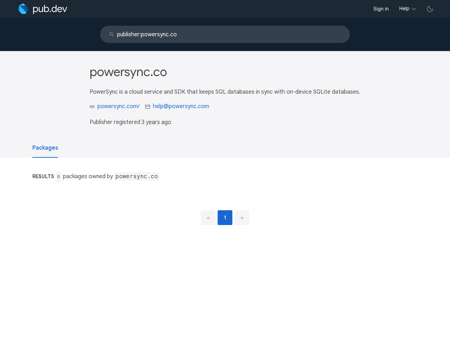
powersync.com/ (118, 106)
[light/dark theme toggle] (430, 9)
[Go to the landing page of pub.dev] (42, 9)
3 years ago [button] (156, 122)
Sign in (381, 9)
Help (404, 8)
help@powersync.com (181, 106)
